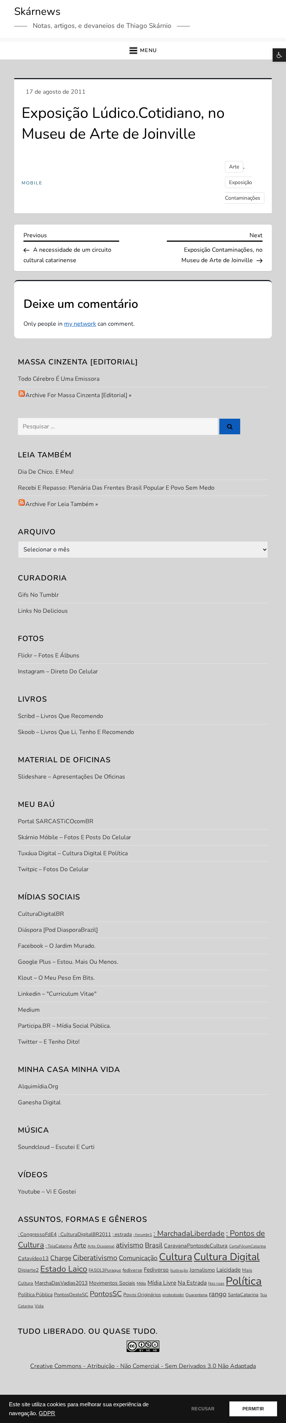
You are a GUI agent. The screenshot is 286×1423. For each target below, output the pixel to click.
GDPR (47, 1413)
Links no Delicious (43, 611)
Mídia (141, 1283)
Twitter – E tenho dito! (49, 1042)
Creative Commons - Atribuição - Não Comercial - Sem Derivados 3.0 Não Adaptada (143, 1366)
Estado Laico (63, 1269)
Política (244, 1281)
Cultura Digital (227, 1257)
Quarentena (196, 1295)
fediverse (132, 1270)
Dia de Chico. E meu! (46, 472)
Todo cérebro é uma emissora (58, 379)
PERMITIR (253, 1408)
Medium (29, 1010)
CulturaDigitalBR (41, 914)
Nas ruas (216, 1283)
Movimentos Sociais (112, 1283)
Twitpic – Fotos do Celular (53, 869)
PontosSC (106, 1294)
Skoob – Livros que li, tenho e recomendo (76, 732)
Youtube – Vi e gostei (47, 1192)
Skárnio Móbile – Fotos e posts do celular (74, 837)
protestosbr (173, 1295)
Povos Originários (142, 1294)
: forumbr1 (142, 1234)
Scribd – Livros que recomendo (60, 716)
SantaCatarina (243, 1294)
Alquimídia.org (38, 1086)
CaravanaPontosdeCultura (196, 1245)
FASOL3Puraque (105, 1270)
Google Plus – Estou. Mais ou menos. (68, 962)
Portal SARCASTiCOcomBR (55, 821)
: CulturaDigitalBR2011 (84, 1234)
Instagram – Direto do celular (58, 671)
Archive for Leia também (59, 504)
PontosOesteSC (71, 1294)
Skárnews (37, 11)
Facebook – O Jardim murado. (57, 946)
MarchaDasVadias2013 (61, 1283)
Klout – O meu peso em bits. (56, 978)
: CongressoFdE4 (37, 1234)
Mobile (32, 183)
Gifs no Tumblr (38, 595)
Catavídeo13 (33, 1258)
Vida (39, 1306)
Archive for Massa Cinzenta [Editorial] (76, 395)
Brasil (153, 1245)
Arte (234, 166)
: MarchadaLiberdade (189, 1234)
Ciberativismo (95, 1258)
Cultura (175, 1256)
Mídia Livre (161, 1283)
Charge (60, 1257)
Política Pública (35, 1294)
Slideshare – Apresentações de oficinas (71, 777)
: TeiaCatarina (58, 1246)
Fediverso (156, 1270)
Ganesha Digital (39, 1102)
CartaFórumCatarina (247, 1246)
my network (80, 324)
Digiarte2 (28, 1270)
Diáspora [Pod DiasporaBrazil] (58, 930)
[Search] (229, 426)
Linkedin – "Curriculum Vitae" (57, 994)
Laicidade (228, 1270)
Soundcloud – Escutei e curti (56, 1147)
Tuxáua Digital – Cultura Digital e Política (73, 853)
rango (217, 1294)
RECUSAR (202, 1408)
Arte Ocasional (101, 1246)
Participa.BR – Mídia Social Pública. (64, 1026)
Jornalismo (202, 1270)
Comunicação (138, 1257)
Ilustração (179, 1270)
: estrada (122, 1234)
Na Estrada (192, 1283)
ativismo (129, 1245)
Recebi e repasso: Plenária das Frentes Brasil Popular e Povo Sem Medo (116, 488)
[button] (279, 55)
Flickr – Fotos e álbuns (48, 655)
